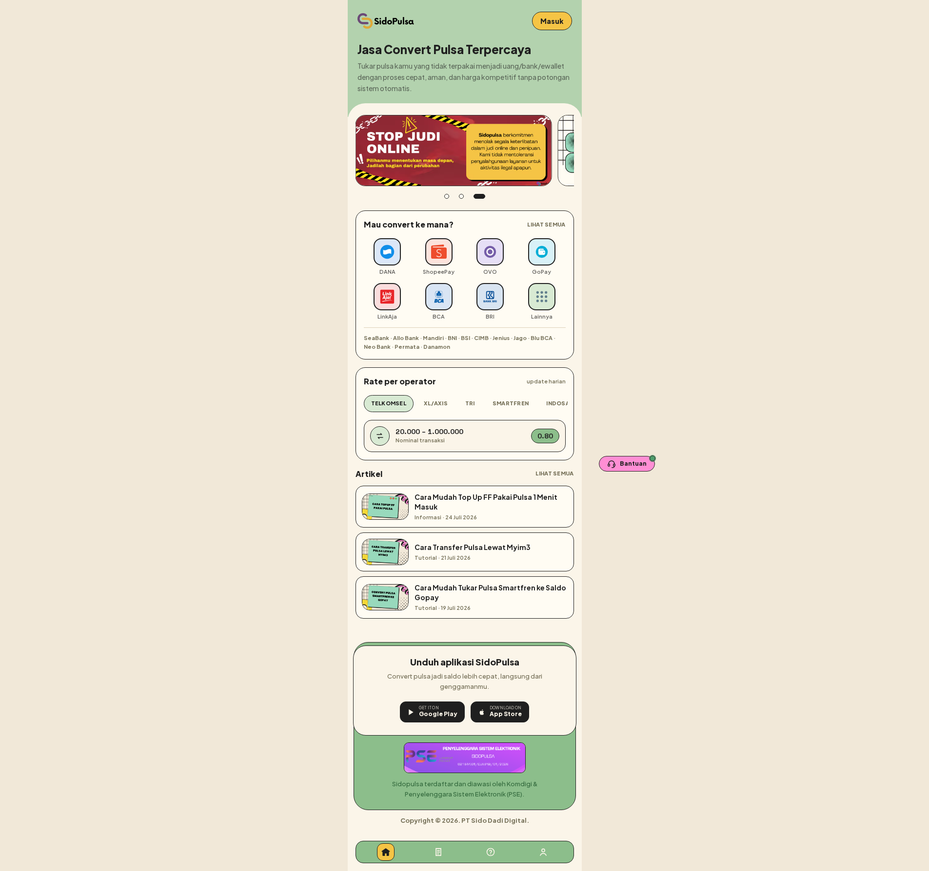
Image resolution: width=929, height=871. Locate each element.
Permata (407, 346)
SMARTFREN (511, 403)
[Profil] (543, 852)
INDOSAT (559, 403)
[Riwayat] (438, 852)
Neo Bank (377, 346)
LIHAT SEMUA (546, 224)
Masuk (552, 21)
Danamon (436, 346)
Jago (520, 338)
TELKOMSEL (388, 403)
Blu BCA (542, 338)
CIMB (481, 338)
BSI (465, 338)
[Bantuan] (490, 852)
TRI (470, 403)
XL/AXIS (436, 403)
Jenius (501, 338)
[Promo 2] (461, 196)
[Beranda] (386, 852)
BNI (452, 338)
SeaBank (376, 338)
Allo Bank (406, 338)
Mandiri (433, 338)
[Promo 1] (446, 196)
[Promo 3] (479, 196)
